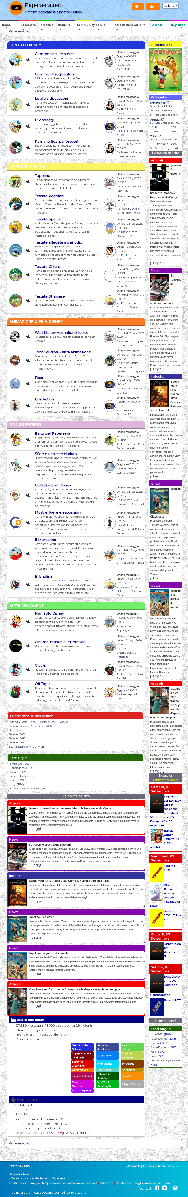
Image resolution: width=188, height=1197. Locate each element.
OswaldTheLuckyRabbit (132, 371)
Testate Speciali (48, 219)
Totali (154, 136)
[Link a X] (164, 1188)
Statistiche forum (30, 1020)
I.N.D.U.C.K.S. (16, 730)
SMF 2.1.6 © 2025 (19, 1166)
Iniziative (46, 25)
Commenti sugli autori (54, 74)
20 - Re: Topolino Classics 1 (165, 131)
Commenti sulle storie (54, 54)
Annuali (155, 119)
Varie (137, 25)
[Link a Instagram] (175, 1188)
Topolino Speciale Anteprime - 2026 (30, 726)
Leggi (36, 829)
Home (6, 25)
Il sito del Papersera (52, 433)
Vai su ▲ (173, 1166)
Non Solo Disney (49, 613)
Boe (122, 135)
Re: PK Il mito (125, 255)
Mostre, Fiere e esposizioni (58, 512)
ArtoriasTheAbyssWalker (24, 788)
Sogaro (14, 772)
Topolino (42, 175)
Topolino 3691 (17, 738)
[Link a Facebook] (157, 1188)
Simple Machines (19, 1174)
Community (85, 25)
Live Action (44, 399)
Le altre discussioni (51, 98)
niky (12, 784)
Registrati (178, 25)
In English (43, 576)
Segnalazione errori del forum (27, 746)
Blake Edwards (19, 776)
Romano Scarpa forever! (56, 141)
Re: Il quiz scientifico (129, 674)
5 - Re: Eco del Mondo (163, 110)
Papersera (28, 25)
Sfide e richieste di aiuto (56, 454)
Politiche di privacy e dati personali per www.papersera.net (53, 1183)
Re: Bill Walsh (125, 84)
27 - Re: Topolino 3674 (163, 127)
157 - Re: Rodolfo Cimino (164, 139)
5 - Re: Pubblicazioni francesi (167, 114)
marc (13, 780)
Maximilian (124, 68)
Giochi (40, 665)
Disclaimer (124, 1183)
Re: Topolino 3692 (127, 186)
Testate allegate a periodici (59, 242)
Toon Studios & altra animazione (63, 352)
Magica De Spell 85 (29, 1133)
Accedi (157, 25)
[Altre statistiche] (27, 1039)
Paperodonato (18, 768)
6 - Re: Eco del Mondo (163, 106)
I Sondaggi (44, 120)
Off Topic (42, 684)
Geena (121, 698)
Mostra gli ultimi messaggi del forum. (42, 1034)
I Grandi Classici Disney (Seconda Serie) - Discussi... (39, 721)
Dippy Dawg (132, 212)
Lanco (131, 472)
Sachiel (121, 678)
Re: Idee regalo (126, 694)
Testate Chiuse (47, 266)
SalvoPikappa (135, 562)
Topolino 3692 (17, 742)
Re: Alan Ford (125, 626)
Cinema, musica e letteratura (60, 642)
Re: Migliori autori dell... (131, 130)
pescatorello (46, 1030)
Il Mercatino (45, 539)
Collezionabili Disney (53, 485)
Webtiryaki (134, 1166)
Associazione (123, 25)
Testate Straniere (50, 296)
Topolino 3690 (17, 734)
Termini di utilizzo (154, 1166)
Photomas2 (124, 259)
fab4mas (122, 190)
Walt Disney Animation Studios (61, 332)
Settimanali (158, 102)
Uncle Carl (137, 504)
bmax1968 (16, 763)
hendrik (130, 448)
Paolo (120, 113)
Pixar (39, 377)
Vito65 (70, 1133)
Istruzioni (106, 1183)
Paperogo (123, 630)
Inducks (64, 25)
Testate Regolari (49, 196)
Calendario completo (165, 779)
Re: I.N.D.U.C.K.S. (126, 109)
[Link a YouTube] (170, 1188)
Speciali (101, 25)
